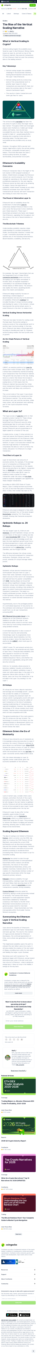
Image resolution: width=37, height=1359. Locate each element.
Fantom (5, 838)
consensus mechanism (10, 277)
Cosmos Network (8, 891)
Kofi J (12, 31)
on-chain (28, 476)
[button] (12, 35)
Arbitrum (11, 470)
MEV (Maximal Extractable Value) (14, 616)
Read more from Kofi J (18, 1071)
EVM (7, 581)
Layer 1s (24, 205)
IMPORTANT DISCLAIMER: (8, 1320)
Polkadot (6, 879)
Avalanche (6, 858)
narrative (19, 122)
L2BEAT (15, 641)
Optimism (6, 533)
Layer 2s (29, 367)
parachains (21, 885)
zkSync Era (20, 547)
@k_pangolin (20, 1065)
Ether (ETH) (30, 745)
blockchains (7, 514)
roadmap (23, 300)
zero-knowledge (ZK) (13, 537)
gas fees (29, 751)
